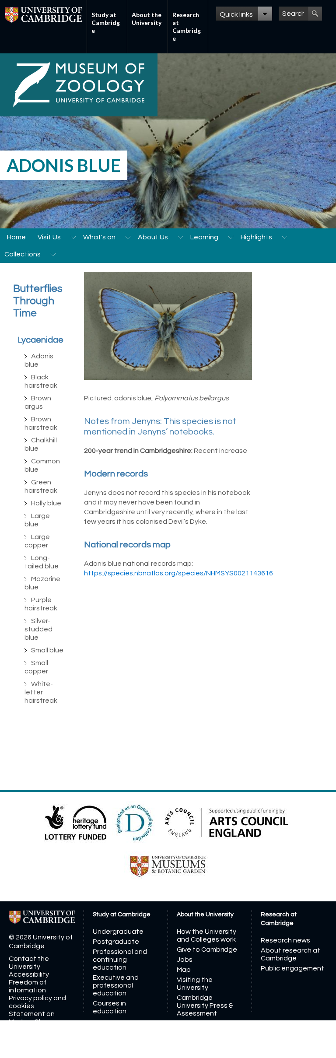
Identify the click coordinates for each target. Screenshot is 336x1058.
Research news (285, 940)
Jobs (184, 959)
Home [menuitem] (16, 237)
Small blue (47, 650)
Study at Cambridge (105, 22)
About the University (146, 18)
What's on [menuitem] (99, 237)
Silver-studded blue (38, 629)
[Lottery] (76, 822)
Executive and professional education (116, 985)
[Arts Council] (227, 822)
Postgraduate (116, 941)
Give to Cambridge (207, 949)
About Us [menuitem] (153, 237)
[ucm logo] (168, 865)
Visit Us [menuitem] (49, 237)
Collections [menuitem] (22, 254)
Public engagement (292, 968)
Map (184, 969)
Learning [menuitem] (204, 237)
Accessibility (29, 974)
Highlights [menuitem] (256, 237)
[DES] (135, 822)
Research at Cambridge (186, 26)
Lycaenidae (40, 340)
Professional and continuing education (120, 959)
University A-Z (31, 1045)
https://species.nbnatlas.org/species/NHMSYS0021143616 (178, 573)
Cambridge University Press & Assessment (205, 1005)
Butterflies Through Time (38, 301)
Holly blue (46, 503)
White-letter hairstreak (40, 692)
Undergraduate (118, 931)
